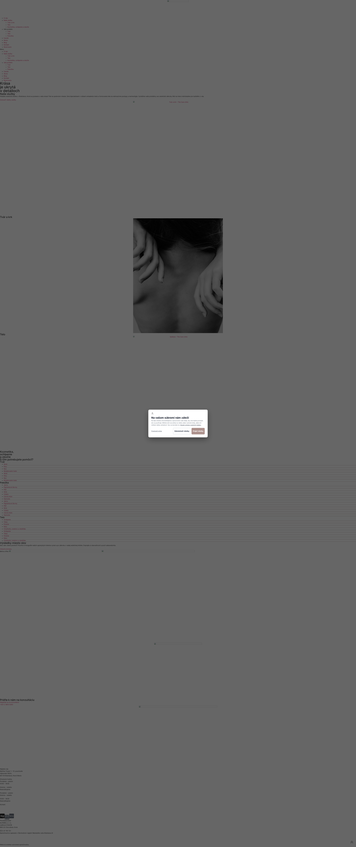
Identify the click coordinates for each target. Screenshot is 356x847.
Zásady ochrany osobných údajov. (190, 425)
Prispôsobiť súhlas (156, 431)
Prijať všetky (198, 431)
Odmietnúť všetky (181, 431)
